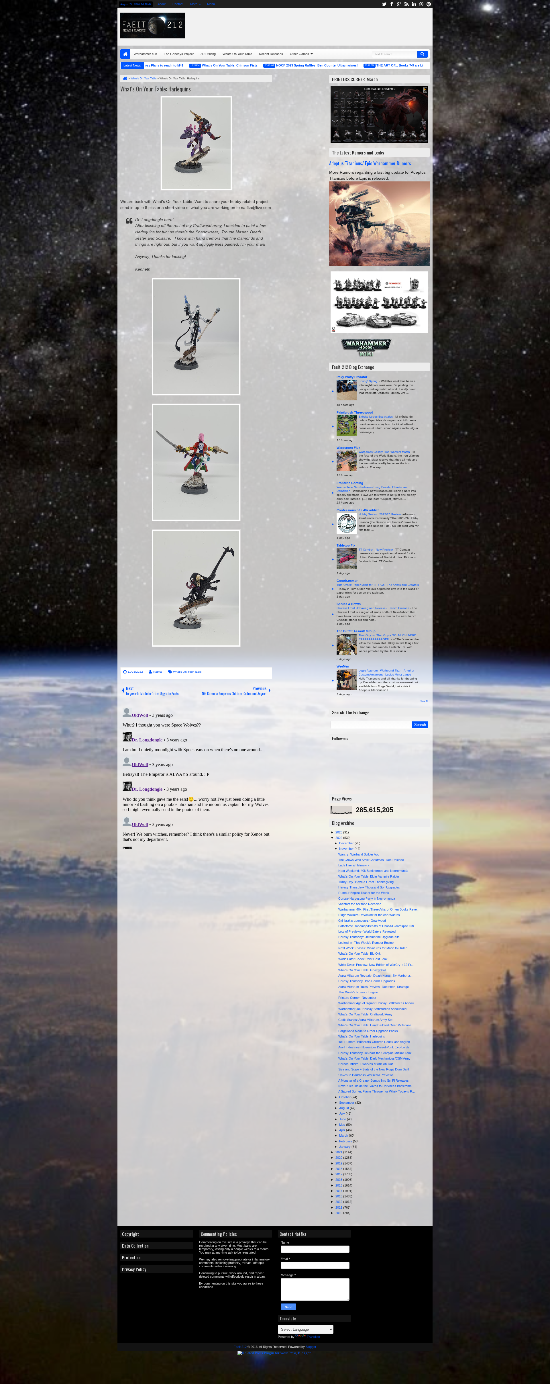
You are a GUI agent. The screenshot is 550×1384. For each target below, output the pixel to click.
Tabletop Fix (346, 545)
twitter (384, 4)
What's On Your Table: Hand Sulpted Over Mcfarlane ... (376, 1025)
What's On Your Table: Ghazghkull (362, 970)
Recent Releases (271, 54)
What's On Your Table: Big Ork (359, 953)
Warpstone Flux (348, 447)
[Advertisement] (360, 25)
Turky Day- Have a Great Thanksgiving (366, 882)
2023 (339, 832)
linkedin (414, 4)
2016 (339, 1179)
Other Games (299, 54)
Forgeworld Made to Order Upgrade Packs (368, 1031)
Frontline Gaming (350, 483)
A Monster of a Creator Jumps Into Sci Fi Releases (373, 1080)
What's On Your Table (187, 671)
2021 (339, 1152)
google (399, 4)
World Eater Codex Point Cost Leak (363, 959)
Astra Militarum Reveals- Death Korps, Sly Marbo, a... (375, 975)
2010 (339, 1213)
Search (422, 54)
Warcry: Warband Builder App (358, 854)
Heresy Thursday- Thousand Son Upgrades (369, 887)
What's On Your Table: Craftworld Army (365, 1014)
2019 (339, 1163)
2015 (339, 1185)
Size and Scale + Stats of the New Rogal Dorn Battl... (374, 1069)
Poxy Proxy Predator (352, 377)
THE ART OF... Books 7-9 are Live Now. (360, 65)
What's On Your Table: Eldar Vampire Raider (368, 876)
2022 (339, 837)
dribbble (421, 4)
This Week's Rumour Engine (358, 992)
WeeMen (343, 666)
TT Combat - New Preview (376, 549)
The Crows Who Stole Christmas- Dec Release (371, 860)
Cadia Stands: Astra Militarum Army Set (365, 1019)
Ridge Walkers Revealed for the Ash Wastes (369, 915)
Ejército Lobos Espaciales (376, 416)
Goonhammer (347, 580)
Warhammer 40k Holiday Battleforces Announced (372, 1009)
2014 (339, 1191)
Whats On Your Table (237, 54)
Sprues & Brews (349, 604)
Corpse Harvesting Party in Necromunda (366, 898)
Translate (313, 1336)
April (342, 1130)
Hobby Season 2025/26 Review (380, 514)
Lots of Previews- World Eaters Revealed (367, 931)
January (345, 1146)
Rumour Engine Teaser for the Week (363, 892)
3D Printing (208, 54)
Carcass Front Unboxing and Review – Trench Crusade (373, 608)
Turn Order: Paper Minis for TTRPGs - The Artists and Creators (378, 584)
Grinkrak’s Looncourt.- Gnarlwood (362, 920)
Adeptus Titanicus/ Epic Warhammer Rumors (370, 163)
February (346, 1141)
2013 (339, 1196)
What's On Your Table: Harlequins (155, 89)
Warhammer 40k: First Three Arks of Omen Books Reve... (378, 909)
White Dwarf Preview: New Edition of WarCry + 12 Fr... (376, 964)
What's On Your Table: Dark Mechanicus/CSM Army (374, 1058)
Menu (211, 4)
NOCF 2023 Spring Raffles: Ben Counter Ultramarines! (272, 65)
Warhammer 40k (145, 54)
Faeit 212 (240, 1346)
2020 (339, 1157)
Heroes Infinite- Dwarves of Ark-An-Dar (365, 1064)
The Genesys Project (179, 54)
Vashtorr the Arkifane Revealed (359, 904)
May (342, 1124)
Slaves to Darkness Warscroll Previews (366, 1075)
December (347, 843)
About (162, 4)
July (342, 1113)
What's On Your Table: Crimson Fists (184, 65)
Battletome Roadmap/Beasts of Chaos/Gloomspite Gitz (376, 926)
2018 (339, 1168)
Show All (424, 701)
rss (406, 4)
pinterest (429, 4)
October (345, 1097)
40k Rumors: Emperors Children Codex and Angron (374, 1042)
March (344, 1135)
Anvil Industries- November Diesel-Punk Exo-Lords (373, 1047)
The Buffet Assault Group (356, 631)
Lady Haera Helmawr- (353, 865)
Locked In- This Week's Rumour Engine (366, 942)
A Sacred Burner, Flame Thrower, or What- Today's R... (376, 1091)
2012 (339, 1201)
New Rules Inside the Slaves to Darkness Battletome (375, 1086)
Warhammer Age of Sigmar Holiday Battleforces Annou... (377, 1003)
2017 (339, 1174)
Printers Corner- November (357, 997)
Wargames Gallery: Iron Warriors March (385, 451)
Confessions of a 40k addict (358, 510)
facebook (391, 4)
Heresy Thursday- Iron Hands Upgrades (366, 981)
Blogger (311, 1346)
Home (125, 54)
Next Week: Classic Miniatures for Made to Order (372, 948)
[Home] (124, 78)
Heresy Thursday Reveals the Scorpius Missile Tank (375, 1053)
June (343, 1119)
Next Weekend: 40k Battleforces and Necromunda (373, 870)
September (347, 1102)
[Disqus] (196, 777)
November (347, 848)
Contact (177, 4)
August (344, 1108)
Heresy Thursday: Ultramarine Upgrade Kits (369, 937)
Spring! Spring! (369, 381)
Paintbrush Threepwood (355, 412)
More (193, 4)
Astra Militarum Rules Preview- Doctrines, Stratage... (374, 986)
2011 (339, 1207)
